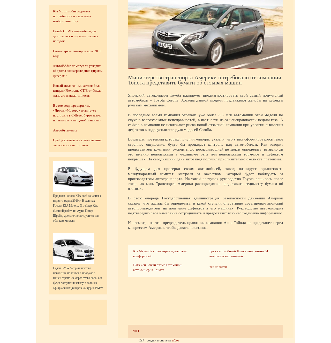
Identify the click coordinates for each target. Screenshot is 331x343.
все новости (218, 267)
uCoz (175, 340)
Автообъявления (65, 130)
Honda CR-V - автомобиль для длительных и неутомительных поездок (75, 36)
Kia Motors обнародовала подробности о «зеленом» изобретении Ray (72, 16)
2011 (135, 331)
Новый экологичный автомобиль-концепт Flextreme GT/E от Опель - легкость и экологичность (78, 90)
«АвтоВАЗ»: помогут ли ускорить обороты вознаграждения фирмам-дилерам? (78, 70)
